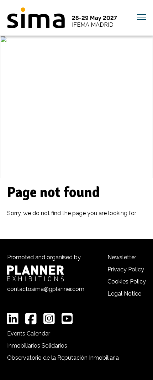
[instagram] (49, 318)
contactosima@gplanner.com (45, 289)
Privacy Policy (125, 269)
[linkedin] (13, 318)
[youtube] (67, 318)
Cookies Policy (126, 281)
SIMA (36, 17)
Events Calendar (28, 333)
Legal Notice (124, 293)
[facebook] (31, 318)
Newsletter (121, 257)
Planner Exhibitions (35, 273)
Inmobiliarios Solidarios (37, 345)
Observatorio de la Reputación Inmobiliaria (63, 357)
